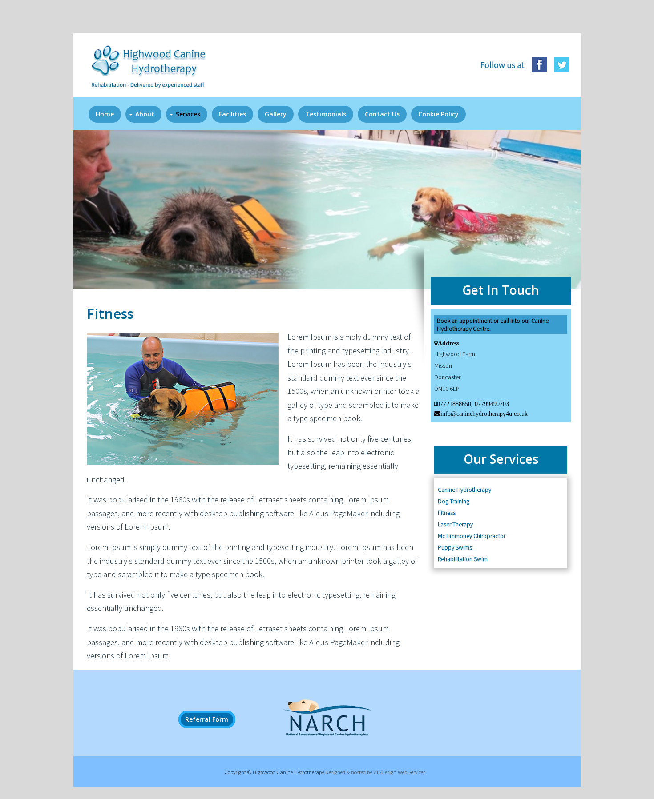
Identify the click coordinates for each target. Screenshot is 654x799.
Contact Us (382, 114)
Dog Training (453, 501)
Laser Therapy (455, 524)
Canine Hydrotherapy (464, 490)
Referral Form (206, 719)
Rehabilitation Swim (463, 559)
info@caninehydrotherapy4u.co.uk (484, 413)
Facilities (232, 114)
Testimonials (325, 114)
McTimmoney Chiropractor (471, 536)
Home (105, 114)
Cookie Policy (438, 114)
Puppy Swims (455, 547)
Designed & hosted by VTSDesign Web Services (375, 772)
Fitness (447, 513)
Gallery (276, 114)
